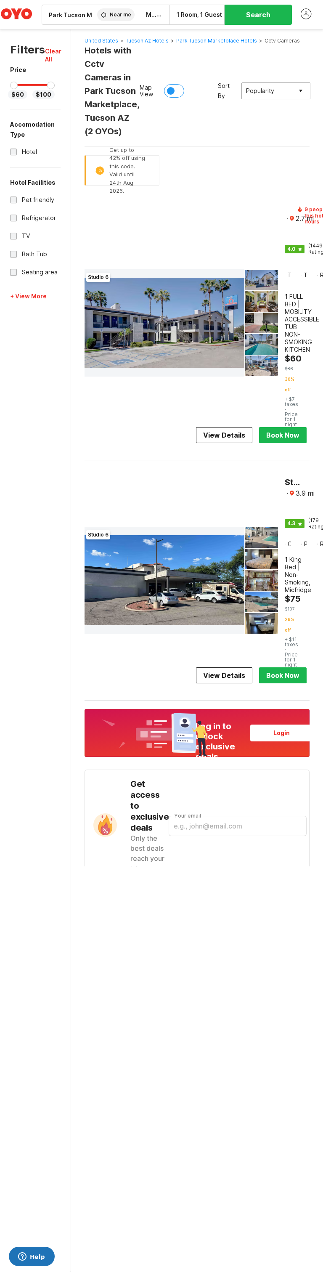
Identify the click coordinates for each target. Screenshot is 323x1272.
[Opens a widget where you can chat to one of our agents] (31, 1257)
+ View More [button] (28, 296)
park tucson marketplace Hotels (216, 40)
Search (258, 15)
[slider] (14, 85)
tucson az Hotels (147, 40)
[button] (53, 55)
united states (101, 40)
